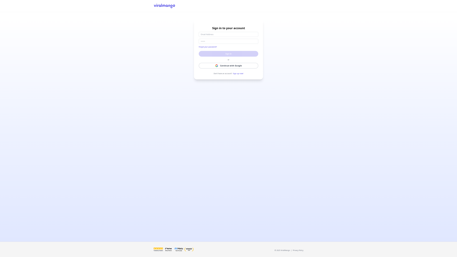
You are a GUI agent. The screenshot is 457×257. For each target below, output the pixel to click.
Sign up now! (238, 73)
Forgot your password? (208, 47)
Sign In (228, 53)
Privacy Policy (298, 250)
